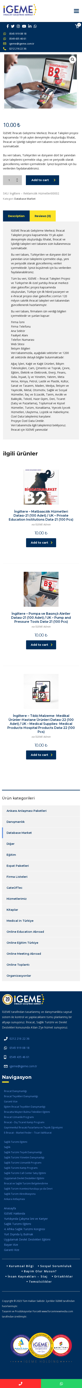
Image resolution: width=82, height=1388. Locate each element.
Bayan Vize (11, 1245)
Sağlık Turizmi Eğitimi (15, 1142)
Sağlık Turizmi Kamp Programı (21, 1168)
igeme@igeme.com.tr (21, 43)
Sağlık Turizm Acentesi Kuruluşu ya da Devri (28, 1188)
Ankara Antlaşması (14, 1199)
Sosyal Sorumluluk (56, 1266)
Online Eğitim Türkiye (22, 943)
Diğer (11, 844)
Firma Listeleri (17, 877)
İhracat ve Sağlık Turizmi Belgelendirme (26, 1183)
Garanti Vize (11, 1101)
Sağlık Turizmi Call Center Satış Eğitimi (25, 1173)
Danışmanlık (16, 822)
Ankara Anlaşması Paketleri (27, 811)
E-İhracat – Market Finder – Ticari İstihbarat (28, 1132)
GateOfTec (14, 888)
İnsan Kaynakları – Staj (28, 1276)
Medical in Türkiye (20, 921)
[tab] (16, 215)
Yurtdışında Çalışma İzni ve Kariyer (26, 1219)
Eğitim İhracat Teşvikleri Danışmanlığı (24, 1106)
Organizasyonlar (19, 975)
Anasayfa (10, 1208)
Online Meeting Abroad (24, 954)
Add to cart (40, 180)
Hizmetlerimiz (17, 899)
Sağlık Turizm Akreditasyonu (20, 1194)
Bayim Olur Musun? (40, 1271)
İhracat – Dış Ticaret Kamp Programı (24, 1122)
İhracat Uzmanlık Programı (19, 1117)
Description (16, 216)
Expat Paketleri (18, 866)
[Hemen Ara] (20, 1383)
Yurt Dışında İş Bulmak (18, 1234)
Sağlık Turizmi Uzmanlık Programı (22, 1162)
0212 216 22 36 (17, 48)
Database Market (24, 198)
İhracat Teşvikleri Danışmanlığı (21, 1096)
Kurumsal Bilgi (21, 1266)
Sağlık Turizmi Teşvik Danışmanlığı (23, 1152)
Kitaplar (12, 910)
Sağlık (7, 1147)
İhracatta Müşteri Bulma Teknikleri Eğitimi (27, 1112)
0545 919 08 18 (17, 33)
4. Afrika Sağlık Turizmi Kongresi (24, 1229)
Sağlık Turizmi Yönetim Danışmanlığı (24, 1157)
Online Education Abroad (25, 932)
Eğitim (11, 855)
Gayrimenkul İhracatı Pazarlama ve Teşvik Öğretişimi (33, 1127)
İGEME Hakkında (14, 1213)
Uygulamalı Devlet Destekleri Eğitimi (24, 1178)
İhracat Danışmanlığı (15, 1091)
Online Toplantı (18, 965)
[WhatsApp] (61, 1383)
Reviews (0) (43, 216)
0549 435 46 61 (17, 38)
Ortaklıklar (63, 1276)
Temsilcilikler (40, 1281)
